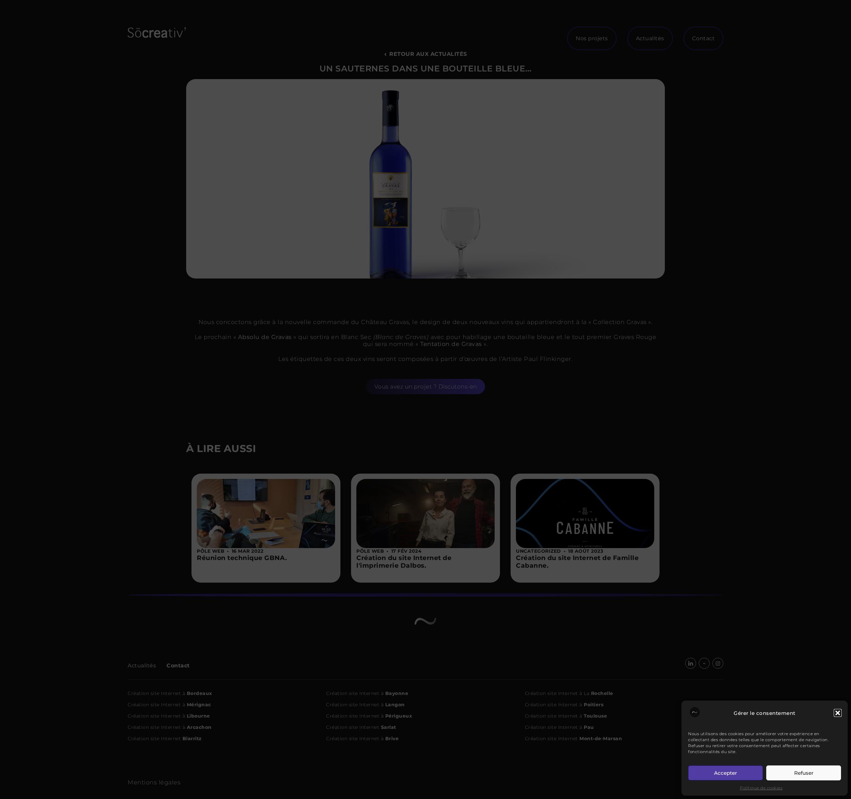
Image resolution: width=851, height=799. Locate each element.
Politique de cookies (761, 787)
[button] (837, 713)
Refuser (803, 773)
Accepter (725, 773)
